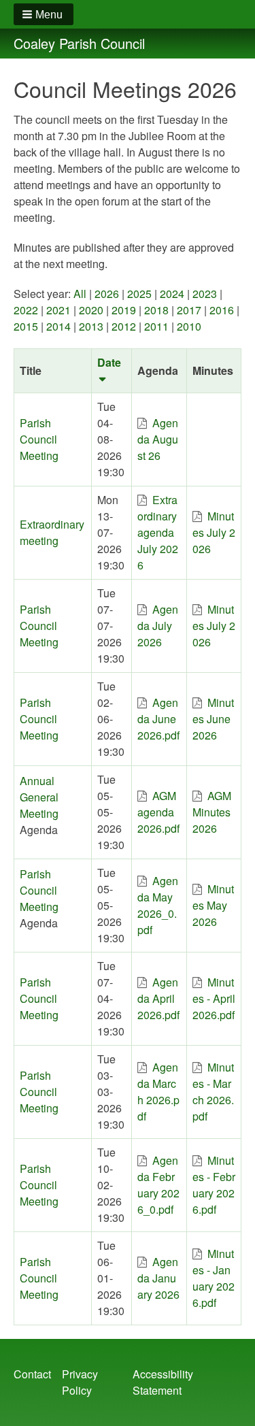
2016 (221, 310)
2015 (26, 326)
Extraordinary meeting (52, 532)
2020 (91, 310)
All (79, 293)
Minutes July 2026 (213, 532)
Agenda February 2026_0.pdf (158, 1185)
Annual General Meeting (39, 797)
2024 (172, 293)
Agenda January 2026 (158, 1278)
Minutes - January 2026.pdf (213, 1278)
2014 (58, 326)
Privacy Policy (80, 1382)
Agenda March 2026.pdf (158, 1091)
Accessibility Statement (163, 1382)
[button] (43, 14)
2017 (189, 310)
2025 (139, 293)
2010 (189, 326)
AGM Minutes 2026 (211, 812)
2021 (58, 310)
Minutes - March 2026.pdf (213, 1091)
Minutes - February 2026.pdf (213, 1185)
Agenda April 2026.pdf (158, 998)
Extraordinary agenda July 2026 (157, 532)
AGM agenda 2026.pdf (158, 812)
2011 (156, 326)
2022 (26, 310)
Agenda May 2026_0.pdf (157, 905)
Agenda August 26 (157, 439)
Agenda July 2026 (157, 625)
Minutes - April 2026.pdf (213, 998)
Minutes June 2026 (213, 719)
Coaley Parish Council (79, 43)
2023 (204, 293)
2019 (124, 310)
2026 (107, 293)
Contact (32, 1374)
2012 (124, 326)
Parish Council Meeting (39, 439)
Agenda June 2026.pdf (158, 719)
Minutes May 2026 (213, 905)
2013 (91, 326)
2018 (156, 310)
